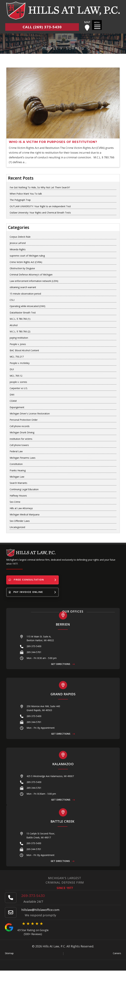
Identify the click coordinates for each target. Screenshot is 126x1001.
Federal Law (16, 451)
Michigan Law (17, 476)
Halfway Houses (18, 495)
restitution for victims (21, 438)
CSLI (12, 299)
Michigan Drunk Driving (22, 432)
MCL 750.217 (17, 356)
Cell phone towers (19, 445)
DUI (12, 369)
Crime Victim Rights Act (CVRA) (26, 262)
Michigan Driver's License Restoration (30, 413)
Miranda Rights (18, 249)
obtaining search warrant (23, 287)
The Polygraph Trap (20, 199)
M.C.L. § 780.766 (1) (20, 318)
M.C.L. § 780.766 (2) (20, 331)
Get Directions (61, 664)
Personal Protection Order (24, 419)
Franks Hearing (18, 470)
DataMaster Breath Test (23, 312)
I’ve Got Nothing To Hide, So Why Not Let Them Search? (40, 187)
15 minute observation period (25, 293)
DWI (12, 394)
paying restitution (19, 337)
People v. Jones (18, 344)
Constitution (16, 464)
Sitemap (9, 953)
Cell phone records (20, 426)
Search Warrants (18, 482)
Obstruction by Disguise (22, 268)
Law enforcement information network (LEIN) (34, 281)
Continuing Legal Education (24, 489)
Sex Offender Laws (20, 520)
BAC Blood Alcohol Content (24, 350)
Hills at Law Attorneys (21, 508)
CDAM (13, 400)
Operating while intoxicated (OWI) (27, 306)
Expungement (17, 407)
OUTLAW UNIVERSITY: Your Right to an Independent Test (40, 206)
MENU (97, 22)
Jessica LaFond (18, 243)
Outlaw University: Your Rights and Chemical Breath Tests (40, 212)
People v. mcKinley (20, 363)
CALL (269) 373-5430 (42, 26)
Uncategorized (17, 527)
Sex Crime (15, 501)
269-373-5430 (34, 646)
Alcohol (14, 325)
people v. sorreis (18, 381)
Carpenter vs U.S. (19, 388)
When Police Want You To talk (26, 193)
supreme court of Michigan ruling (27, 255)
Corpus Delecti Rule (20, 236)
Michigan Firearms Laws (22, 457)
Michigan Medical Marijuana (24, 514)
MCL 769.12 (16, 375)
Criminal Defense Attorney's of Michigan (31, 274)
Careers (117, 953)
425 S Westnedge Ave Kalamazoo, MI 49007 (50, 776)
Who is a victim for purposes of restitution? (53, 142)
